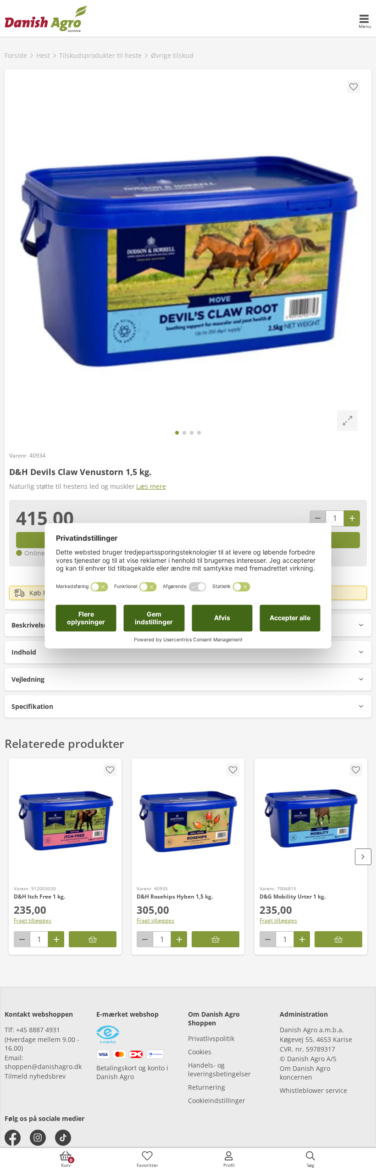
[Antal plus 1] (352, 518)
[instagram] (38, 1138)
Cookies (199, 1051)
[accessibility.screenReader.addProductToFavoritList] (110, 770)
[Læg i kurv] (92, 939)
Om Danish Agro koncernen (305, 1072)
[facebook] (13, 1138)
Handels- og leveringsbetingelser (219, 1069)
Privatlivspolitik (211, 1038)
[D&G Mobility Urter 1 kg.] (311, 821)
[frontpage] (46, 18)
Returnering (206, 1087)
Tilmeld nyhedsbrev (35, 1076)
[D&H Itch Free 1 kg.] (65, 821)
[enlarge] (347, 420)
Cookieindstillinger (216, 1100)
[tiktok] (63, 1138)
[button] (188, 652)
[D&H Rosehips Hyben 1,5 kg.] (188, 821)
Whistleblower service (313, 1090)
